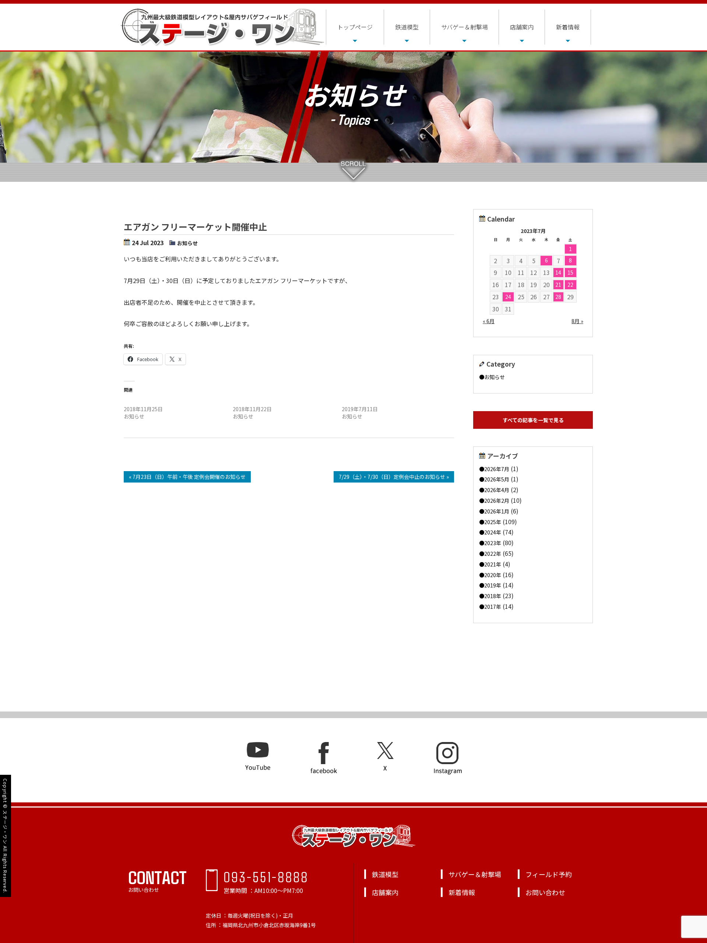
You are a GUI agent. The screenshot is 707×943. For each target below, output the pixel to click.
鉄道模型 (407, 26)
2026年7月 (496, 469)
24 (508, 296)
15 (570, 272)
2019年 (492, 585)
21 (558, 284)
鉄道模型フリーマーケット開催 (160, 401)
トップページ (355, 26)
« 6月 (489, 321)
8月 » (577, 321)
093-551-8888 (266, 876)
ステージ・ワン (5, 827)
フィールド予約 (548, 874)
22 (570, 284)
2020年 (492, 575)
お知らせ (187, 243)
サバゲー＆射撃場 (464, 26)
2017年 (492, 606)
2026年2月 (496, 500)
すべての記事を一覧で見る (533, 420)
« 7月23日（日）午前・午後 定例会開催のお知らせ (187, 476)
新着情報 (568, 26)
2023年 (492, 543)
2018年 (492, 596)
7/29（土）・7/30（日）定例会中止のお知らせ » (394, 476)
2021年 (492, 564)
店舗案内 (522, 26)
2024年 (492, 532)
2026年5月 (496, 479)
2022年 (492, 553)
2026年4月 (496, 490)
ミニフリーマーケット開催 (373, 401)
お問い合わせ (545, 892)
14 (558, 272)
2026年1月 (496, 511)
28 (558, 296)
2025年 (492, 522)
